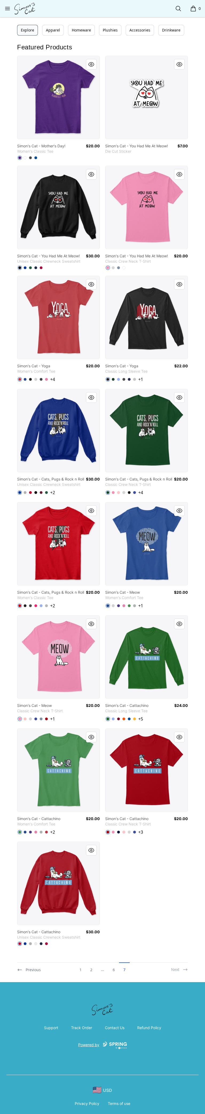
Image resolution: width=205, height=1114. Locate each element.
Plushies (110, 30)
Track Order (81, 1027)
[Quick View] (91, 64)
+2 (52, 492)
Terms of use (119, 1103)
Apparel (53, 30)
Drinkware (171, 30)
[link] (58, 97)
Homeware (81, 30)
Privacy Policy (87, 1103)
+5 (140, 719)
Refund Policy (149, 1027)
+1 (140, 379)
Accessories (139, 30)
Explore (27, 30)
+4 (52, 379)
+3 (140, 832)
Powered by (88, 1044)
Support (51, 1027)
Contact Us (114, 1027)
